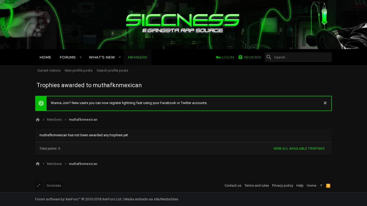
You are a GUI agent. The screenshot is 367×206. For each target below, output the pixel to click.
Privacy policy (282, 185)
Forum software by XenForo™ (78, 199)
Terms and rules (256, 185)
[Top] (321, 186)
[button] (81, 57)
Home (311, 185)
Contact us (233, 185)
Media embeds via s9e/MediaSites (151, 199)
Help (300, 185)
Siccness (54, 185)
